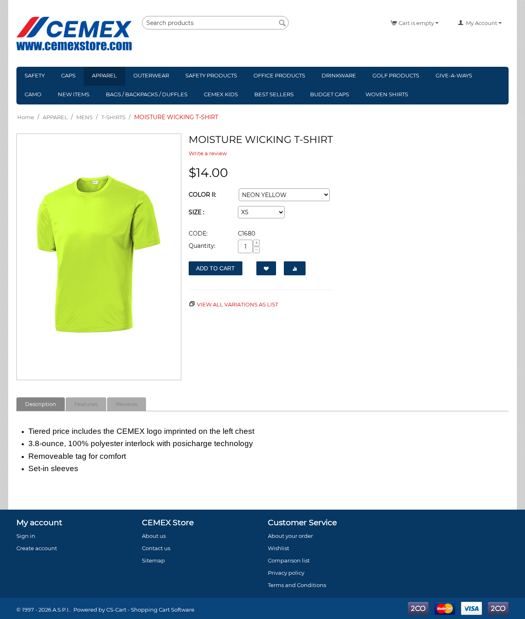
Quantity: (202, 245)
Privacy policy (286, 572)
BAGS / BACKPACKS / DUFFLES (146, 94)
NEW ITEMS (73, 94)
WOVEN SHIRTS (386, 94)
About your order (290, 536)
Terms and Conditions (297, 585)
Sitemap (153, 560)
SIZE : (196, 212)
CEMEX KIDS (221, 94)
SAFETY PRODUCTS (211, 75)
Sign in (25, 536)
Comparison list (289, 560)
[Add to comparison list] (295, 268)
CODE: (198, 233)
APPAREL (104, 75)
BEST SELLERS (274, 94)
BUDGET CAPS (329, 94)
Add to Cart (215, 268)
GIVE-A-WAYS (454, 75)
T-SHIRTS (113, 117)
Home (25, 117)
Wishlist (278, 548)
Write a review (208, 153)
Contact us (156, 548)
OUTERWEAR (151, 75)
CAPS (68, 75)
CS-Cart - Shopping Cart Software (150, 609)
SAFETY (35, 75)
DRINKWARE (339, 75)
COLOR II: (202, 194)
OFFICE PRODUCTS (279, 75)
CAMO (33, 94)
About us (154, 536)
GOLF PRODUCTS (395, 75)
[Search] (282, 23)
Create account (36, 548)
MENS (84, 117)
